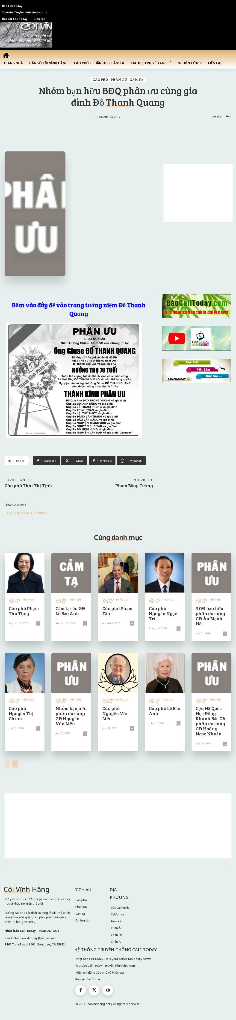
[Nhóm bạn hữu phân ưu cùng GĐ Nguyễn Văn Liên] (71, 673)
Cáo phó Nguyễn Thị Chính (21, 713)
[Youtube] (108, 990)
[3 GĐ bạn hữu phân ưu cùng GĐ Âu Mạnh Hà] (211, 573)
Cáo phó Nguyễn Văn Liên (115, 713)
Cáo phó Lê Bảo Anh (164, 710)
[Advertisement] (198, 193)
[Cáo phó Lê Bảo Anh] (165, 673)
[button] (45, 27)
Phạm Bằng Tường (134, 485)
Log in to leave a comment (27, 513)
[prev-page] (7, 764)
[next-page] (15, 764)
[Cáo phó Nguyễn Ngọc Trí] (165, 573)
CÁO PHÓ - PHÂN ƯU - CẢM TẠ (118, 79)
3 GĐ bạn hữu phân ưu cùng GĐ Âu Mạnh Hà (210, 616)
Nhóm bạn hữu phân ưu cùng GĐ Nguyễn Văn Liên (71, 716)
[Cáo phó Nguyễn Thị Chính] (24, 673)
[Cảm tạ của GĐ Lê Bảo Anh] (71, 573)
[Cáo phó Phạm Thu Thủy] (24, 573)
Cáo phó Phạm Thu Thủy (24, 611)
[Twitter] (94, 990)
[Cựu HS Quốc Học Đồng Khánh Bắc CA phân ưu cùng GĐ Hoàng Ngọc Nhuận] (211, 673)
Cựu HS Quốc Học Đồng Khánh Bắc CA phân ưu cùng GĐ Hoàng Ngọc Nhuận (211, 721)
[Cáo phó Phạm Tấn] (118, 573)
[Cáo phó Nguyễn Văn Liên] (118, 673)
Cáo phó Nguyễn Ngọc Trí (163, 613)
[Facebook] (80, 990)
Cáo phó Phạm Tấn (117, 611)
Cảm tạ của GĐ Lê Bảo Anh (70, 611)
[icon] (5, 55)
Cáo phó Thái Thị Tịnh (28, 485)
